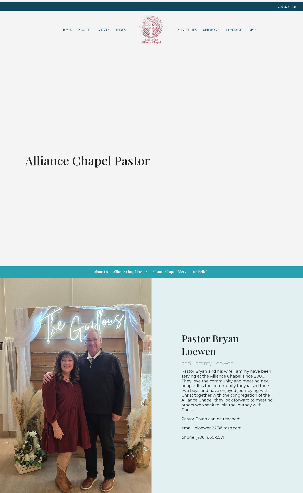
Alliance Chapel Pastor (130, 271)
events (102, 29)
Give (252, 29)
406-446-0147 (287, 6)
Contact (234, 29)
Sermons (211, 29)
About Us (101, 271)
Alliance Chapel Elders (169, 271)
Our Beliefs (199, 271)
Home (66, 29)
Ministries (187, 29)
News (121, 29)
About (84, 29)
